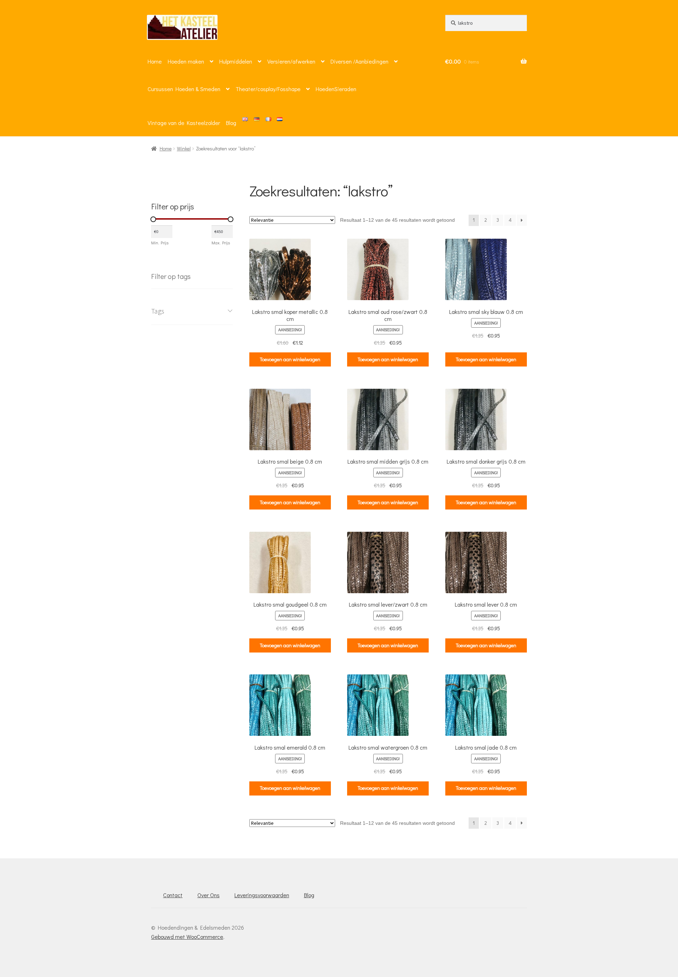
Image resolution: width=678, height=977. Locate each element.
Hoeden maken (186, 61)
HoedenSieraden (336, 89)
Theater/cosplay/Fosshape (268, 89)
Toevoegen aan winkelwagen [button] (290, 359)
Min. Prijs (159, 242)
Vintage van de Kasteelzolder (184, 122)
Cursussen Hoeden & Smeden (184, 89)
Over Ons (208, 895)
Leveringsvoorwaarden (261, 895)
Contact (173, 895)
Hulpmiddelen (235, 61)
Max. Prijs (221, 242)
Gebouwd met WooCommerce (187, 936)
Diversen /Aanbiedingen (359, 61)
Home (155, 61)
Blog (231, 122)
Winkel (184, 148)
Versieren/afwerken (291, 61)
